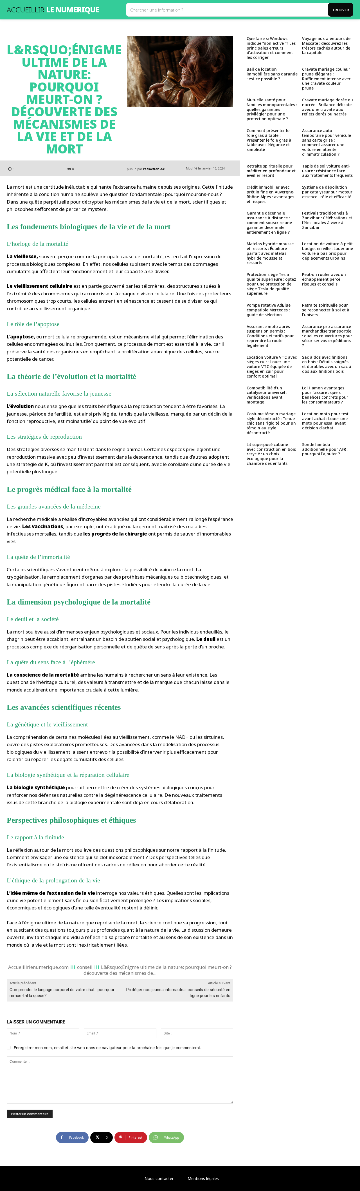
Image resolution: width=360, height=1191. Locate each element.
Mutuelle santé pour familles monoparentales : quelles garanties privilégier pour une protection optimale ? (272, 109)
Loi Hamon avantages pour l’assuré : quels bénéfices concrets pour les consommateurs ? (325, 395)
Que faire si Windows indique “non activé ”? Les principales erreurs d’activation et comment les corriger (271, 48)
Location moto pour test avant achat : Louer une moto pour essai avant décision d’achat (325, 421)
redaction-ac (154, 169)
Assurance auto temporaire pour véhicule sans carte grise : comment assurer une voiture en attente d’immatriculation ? (326, 142)
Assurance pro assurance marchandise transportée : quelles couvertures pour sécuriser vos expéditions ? (327, 336)
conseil (85, 966)
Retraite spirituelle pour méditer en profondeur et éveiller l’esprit (271, 170)
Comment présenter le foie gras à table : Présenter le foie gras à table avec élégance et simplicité (269, 140)
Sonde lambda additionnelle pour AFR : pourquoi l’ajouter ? (325, 449)
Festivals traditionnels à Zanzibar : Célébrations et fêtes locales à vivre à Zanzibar (327, 220)
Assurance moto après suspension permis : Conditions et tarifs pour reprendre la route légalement (270, 336)
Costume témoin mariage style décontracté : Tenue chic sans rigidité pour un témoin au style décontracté (271, 423)
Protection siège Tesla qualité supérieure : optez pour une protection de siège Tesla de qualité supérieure (271, 284)
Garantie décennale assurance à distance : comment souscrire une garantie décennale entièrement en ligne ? (269, 222)
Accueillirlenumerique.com (38, 966)
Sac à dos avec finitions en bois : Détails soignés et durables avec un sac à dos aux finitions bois (326, 364)
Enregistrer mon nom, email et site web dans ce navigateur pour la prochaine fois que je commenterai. (107, 1047)
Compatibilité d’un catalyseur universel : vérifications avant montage (267, 395)
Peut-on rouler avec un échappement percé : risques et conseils (324, 279)
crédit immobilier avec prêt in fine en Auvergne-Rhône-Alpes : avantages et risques (270, 194)
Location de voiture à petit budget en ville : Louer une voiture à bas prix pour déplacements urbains (327, 250)
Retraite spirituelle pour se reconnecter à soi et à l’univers (325, 309)
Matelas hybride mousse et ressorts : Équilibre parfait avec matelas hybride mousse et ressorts (270, 253)
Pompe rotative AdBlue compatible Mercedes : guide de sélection (269, 309)
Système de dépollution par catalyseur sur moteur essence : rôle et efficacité (327, 191)
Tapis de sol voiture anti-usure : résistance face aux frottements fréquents (327, 170)
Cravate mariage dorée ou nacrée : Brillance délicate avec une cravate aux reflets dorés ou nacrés (327, 107)
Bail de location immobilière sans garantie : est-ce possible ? (272, 73)
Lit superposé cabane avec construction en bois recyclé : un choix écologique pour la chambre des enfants (271, 454)
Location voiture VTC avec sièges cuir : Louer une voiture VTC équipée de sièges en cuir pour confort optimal (272, 366)
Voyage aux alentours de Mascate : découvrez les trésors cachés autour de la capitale (326, 45)
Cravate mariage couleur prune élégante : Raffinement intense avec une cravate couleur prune (326, 78)
